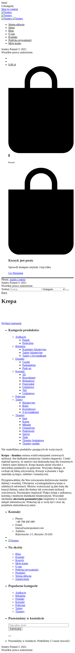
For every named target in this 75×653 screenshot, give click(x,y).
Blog (18, 553)
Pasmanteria (29, 365)
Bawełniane (28, 377)
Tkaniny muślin (31, 443)
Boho (25, 405)
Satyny (26, 434)
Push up (26, 368)
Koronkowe (29, 409)
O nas (18, 566)
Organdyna (28, 427)
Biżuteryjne (28, 402)
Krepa (25, 421)
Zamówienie (22, 579)
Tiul (24, 390)
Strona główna (23, 575)
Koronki (20, 371)
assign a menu (17, 279)
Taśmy (19, 399)
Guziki (26, 361)
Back (4, 292)
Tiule (25, 437)
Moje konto (21, 563)
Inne (24, 418)
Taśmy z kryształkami (34, 355)
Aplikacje (20, 336)
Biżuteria (20, 346)
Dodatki (19, 358)
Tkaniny (20, 415)
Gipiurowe (28, 387)
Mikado (26, 424)
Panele (26, 340)
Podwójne (27, 343)
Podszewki (28, 430)
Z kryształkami (30, 412)
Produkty (20, 572)
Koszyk (19, 560)
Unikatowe (28, 393)
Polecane (20, 396)
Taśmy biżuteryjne (32, 352)
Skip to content (9, 9)
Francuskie (28, 383)
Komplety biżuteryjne (34, 349)
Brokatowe (28, 380)
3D (24, 374)
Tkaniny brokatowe (33, 440)
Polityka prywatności (27, 569)
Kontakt (19, 557)
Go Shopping (15, 273)
